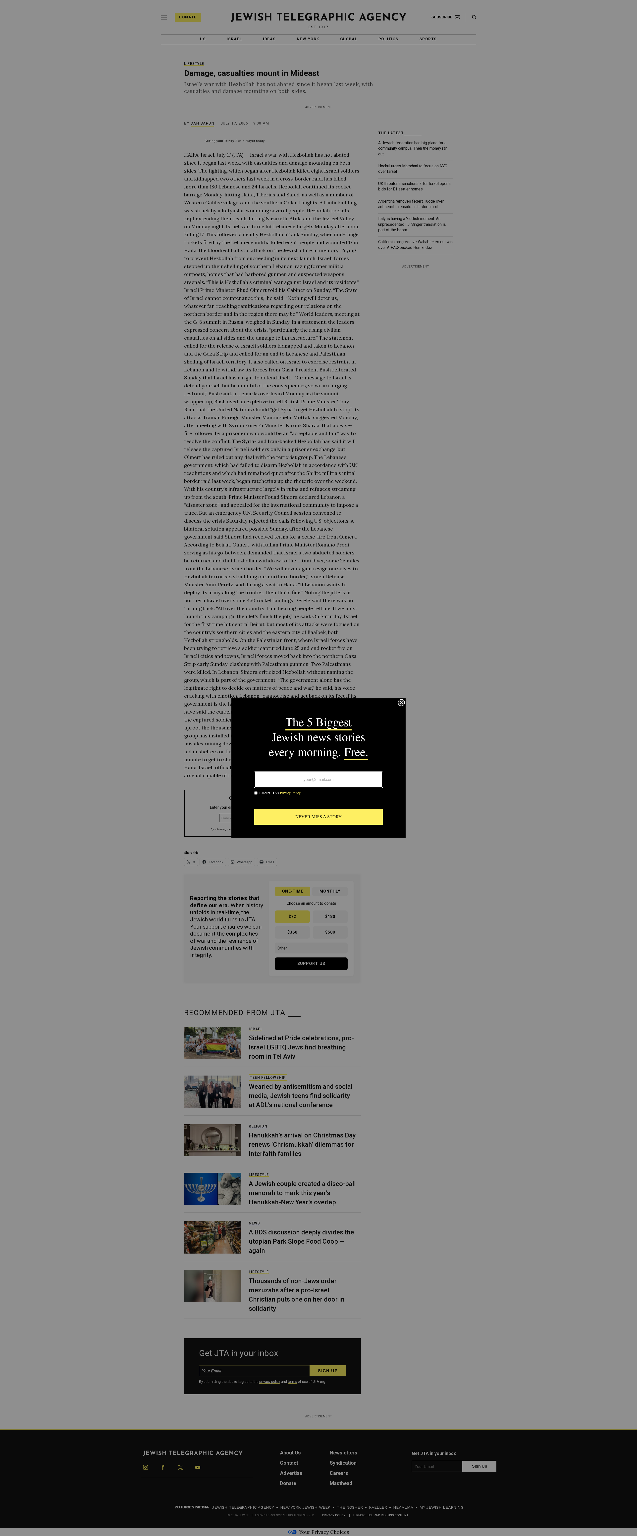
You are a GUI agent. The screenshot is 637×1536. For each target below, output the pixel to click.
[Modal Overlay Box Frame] (318, 768)
